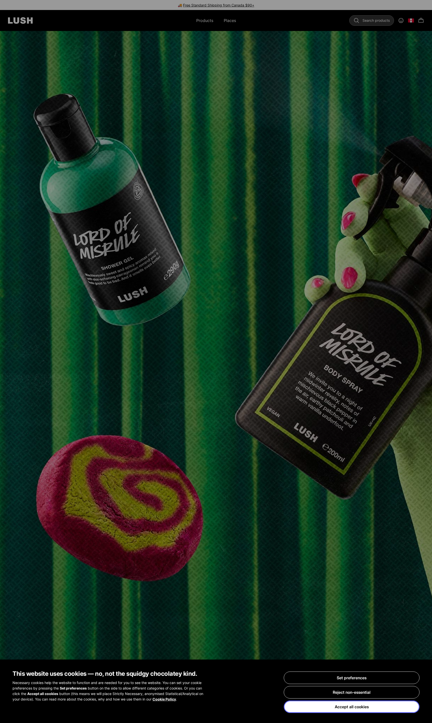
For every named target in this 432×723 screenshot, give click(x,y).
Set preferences (351, 677)
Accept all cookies (352, 706)
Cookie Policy (164, 699)
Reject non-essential (351, 692)
